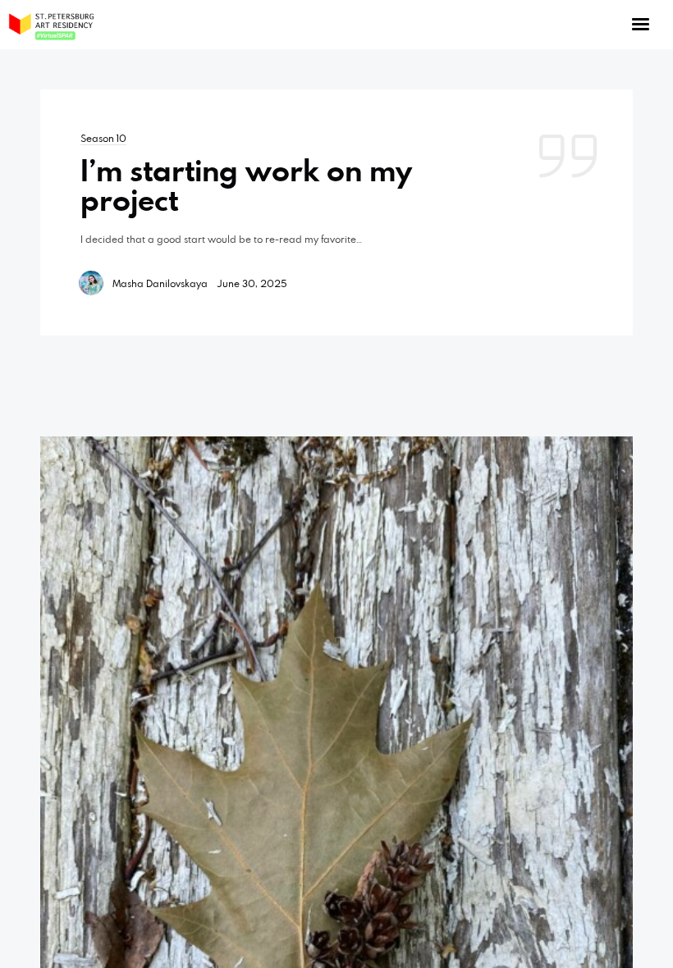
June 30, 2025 (251, 283)
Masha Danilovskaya (160, 283)
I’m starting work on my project (246, 185)
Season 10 (103, 137)
